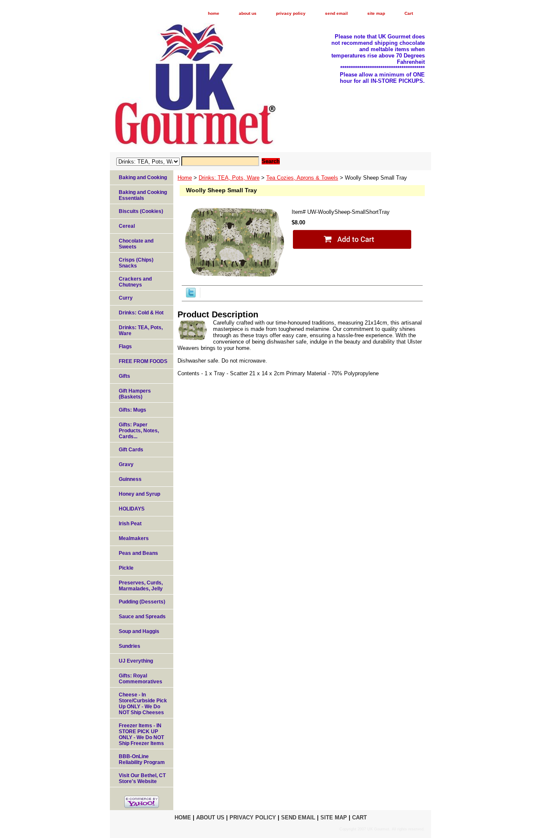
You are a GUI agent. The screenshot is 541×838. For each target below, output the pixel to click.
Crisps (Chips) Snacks (136, 263)
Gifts (124, 376)
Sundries (129, 646)
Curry (126, 298)
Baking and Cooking (143, 177)
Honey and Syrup (139, 494)
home (213, 13)
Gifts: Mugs (132, 410)
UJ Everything (136, 661)
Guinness (130, 479)
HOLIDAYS (132, 509)
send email (336, 13)
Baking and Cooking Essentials (143, 195)
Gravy (126, 464)
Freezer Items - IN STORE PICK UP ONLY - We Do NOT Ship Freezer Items (141, 734)
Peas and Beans (138, 553)
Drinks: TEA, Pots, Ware (229, 178)
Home (185, 178)
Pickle (126, 568)
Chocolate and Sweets (136, 244)
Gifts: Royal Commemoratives (140, 679)
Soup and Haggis (139, 631)
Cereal (127, 226)
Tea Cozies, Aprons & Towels (302, 178)
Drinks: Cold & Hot (141, 313)
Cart (408, 13)
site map (376, 13)
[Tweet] (191, 295)
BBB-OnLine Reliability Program (142, 759)
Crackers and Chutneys (135, 282)
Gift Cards (131, 450)
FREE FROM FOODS (143, 361)
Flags (125, 346)
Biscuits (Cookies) (141, 211)
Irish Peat (130, 524)
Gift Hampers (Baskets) (135, 394)
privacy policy (291, 13)
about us (248, 13)
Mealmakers (134, 538)
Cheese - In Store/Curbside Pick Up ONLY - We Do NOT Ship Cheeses (143, 703)
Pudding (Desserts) (142, 602)
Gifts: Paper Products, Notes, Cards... (139, 430)
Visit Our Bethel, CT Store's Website (142, 778)
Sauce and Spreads (142, 617)
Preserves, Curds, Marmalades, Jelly (141, 586)
